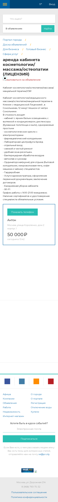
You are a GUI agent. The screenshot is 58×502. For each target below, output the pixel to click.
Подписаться (29, 438)
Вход (52, 4)
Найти (48, 28)
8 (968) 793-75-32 (31, 486)
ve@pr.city (44, 454)
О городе (36, 394)
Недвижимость (11, 411)
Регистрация (38, 403)
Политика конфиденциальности (29, 497)
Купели (35, 411)
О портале (37, 398)
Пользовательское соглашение (29, 492)
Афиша (7, 394)
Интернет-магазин (13, 416)
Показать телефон (22, 212)
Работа (7, 407)
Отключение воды (41, 407)
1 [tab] (5, 78)
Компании (8, 398)
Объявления (10, 403)
